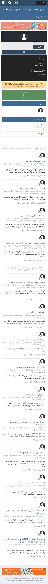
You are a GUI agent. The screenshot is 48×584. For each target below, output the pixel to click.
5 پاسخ (27, 409)
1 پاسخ (24, 176)
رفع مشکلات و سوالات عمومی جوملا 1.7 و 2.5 (30, 287)
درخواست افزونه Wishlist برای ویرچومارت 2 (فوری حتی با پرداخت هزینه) (25, 540)
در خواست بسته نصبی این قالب (31, 483)
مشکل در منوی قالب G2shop (34, 394)
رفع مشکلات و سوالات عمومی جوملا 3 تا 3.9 (24, 164)
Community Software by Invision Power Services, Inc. (24, 580)
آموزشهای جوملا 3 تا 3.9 (32, 248)
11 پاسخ (27, 354)
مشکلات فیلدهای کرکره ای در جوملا (32, 188)
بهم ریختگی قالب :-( (36, 312)
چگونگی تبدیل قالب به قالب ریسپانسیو (30, 340)
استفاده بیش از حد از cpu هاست (30, 453)
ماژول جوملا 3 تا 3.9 (38, 399)
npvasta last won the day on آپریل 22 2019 (21, 84)
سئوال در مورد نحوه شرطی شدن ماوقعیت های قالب (26, 282)
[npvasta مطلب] (24, 52)
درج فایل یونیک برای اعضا (35, 161)
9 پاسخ (24, 203)
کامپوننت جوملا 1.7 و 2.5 (13, 516)
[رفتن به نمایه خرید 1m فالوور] (40, 111)
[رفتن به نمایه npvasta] (42, 155)
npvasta (24, 148)
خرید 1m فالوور (40, 148)
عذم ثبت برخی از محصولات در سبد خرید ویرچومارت (27, 423)
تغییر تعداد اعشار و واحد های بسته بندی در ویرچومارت (26, 512)
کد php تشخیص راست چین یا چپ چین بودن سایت (25, 243)
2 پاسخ (24, 230)
